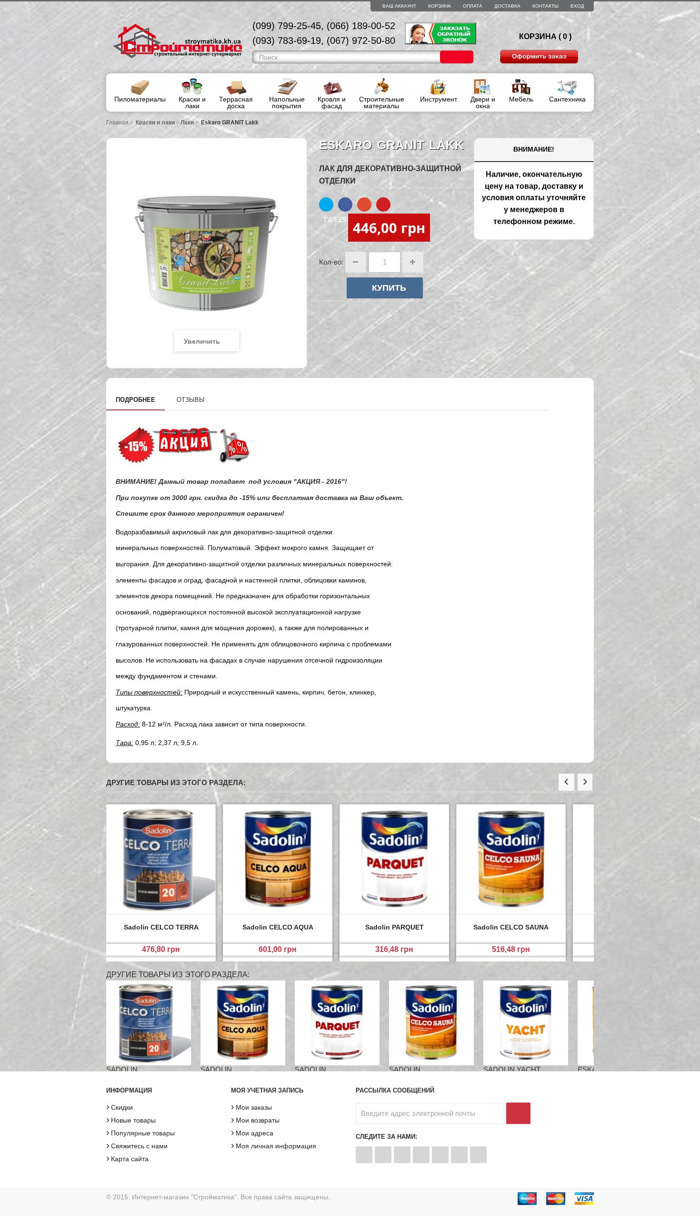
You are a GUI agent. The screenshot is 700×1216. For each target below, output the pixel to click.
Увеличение (412, 262)
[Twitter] (383, 1154)
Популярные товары (140, 1132)
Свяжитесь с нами (137, 1145)
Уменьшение (355, 262)
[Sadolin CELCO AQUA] (277, 861)
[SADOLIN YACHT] (525, 1023)
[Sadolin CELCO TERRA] (161, 861)
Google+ (364, 204)
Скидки (119, 1106)
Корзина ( (543, 36)
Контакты (545, 6)
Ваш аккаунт (399, 6)
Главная (117, 122)
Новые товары (131, 1119)
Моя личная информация (273, 1145)
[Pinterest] (440, 1154)
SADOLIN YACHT (511, 1069)
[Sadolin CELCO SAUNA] (511, 861)
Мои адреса (252, 1132)
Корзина (439, 6)
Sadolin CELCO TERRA (161, 927)
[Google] (402, 1154)
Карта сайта (127, 1158)
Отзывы (191, 399)
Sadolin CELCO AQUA (277, 927)
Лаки (187, 122)
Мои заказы (251, 1106)
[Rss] (421, 1154)
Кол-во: (331, 262)
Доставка (507, 6)
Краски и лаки (155, 122)
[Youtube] (478, 1154)
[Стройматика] (177, 42)
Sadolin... (124, 1069)
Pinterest (383, 204)
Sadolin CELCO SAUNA (511, 927)
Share (345, 204)
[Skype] (459, 1154)
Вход (577, 6)
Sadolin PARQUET (394, 927)
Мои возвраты (255, 1119)
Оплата (472, 6)
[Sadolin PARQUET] (394, 861)
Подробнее (135, 399)
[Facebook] (364, 1154)
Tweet (326, 204)
